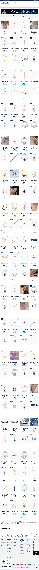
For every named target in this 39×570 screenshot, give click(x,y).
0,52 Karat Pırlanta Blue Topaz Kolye (34, 197)
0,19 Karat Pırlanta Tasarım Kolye (24, 247)
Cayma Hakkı (8, 551)
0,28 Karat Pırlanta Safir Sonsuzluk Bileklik (14, 230)
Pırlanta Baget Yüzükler (21, 546)
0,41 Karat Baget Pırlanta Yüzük (14, 181)
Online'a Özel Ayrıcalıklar (8, 544)
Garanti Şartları (9, 548)
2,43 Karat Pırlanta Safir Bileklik (34, 263)
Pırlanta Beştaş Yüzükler (22, 548)
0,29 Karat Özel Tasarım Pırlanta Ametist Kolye (34, 32)
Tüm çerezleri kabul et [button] (6, 566)
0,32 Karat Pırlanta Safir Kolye (34, 64)
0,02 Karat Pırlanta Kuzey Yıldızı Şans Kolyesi (14, 148)
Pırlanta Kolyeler (22, 550)
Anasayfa (1, 8)
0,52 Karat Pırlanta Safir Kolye (24, 312)
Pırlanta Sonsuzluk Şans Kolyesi (5, 49)
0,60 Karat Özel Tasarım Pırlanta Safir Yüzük (34, 297)
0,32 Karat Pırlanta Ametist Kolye (24, 379)
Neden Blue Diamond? (3, 542)
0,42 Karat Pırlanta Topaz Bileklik (14, 263)
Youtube (36, 544)
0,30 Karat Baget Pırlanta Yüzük (24, 148)
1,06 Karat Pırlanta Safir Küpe (15, 461)
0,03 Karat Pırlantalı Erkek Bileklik (34, 412)
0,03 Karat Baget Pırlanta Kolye (14, 395)
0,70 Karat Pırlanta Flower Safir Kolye (34, 230)
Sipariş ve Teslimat (9, 545)
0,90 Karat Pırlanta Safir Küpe (34, 312)
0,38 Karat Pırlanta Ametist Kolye (34, 379)
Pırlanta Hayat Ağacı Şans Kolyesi (14, 32)
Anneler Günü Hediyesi (28, 544)
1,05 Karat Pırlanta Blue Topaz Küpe (34, 445)
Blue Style (36, 550)
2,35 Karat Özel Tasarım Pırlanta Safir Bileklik (5, 148)
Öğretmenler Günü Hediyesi (29, 550)
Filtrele (36, 18)
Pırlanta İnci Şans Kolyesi (24, 48)
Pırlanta (21, 541)
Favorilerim (15, 545)
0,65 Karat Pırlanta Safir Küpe (24, 296)
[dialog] (6, 564)
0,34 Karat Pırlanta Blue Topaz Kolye (5, 313)
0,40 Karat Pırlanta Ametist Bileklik (24, 330)
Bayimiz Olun (2, 545)
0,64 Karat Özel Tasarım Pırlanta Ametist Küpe (14, 197)
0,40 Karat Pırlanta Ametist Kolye (24, 197)
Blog (35, 548)
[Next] (21, 517)
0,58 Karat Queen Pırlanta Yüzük (4, 462)
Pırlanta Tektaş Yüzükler (22, 545)
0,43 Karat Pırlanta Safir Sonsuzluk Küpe (34, 280)
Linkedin (36, 547)
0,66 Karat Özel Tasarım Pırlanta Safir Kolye (34, 148)
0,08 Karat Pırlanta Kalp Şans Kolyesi (15, 297)
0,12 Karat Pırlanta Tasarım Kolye (5, 230)
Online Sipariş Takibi (36, 0)
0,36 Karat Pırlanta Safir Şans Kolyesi (24, 98)
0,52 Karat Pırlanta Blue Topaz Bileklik (34, 330)
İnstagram (36, 541)
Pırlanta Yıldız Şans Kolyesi (5, 329)
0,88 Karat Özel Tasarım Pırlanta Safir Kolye (5, 478)
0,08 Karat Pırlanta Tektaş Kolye (4, 131)
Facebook (36, 542)
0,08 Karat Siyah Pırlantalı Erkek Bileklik (4, 429)
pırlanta (22, 522)
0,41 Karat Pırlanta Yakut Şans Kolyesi (14, 363)
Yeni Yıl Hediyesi (29, 545)
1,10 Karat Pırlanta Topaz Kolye (5, 114)
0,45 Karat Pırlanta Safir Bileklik (5, 82)
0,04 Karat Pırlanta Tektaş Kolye (34, 164)
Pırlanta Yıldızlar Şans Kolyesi (15, 48)
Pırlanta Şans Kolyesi (24, 31)
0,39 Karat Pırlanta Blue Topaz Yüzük (24, 495)
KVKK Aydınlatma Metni (9, 557)
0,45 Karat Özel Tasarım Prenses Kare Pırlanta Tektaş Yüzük (34, 131)
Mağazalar (2, 548)
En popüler (31, 18)
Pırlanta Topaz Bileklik (15, 329)
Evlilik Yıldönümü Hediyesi (29, 542)
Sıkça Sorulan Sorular (9, 542)
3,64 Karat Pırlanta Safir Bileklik (24, 263)
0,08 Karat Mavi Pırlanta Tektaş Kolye (14, 131)
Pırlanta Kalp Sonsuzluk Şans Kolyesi (24, 65)
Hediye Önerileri (28, 548)
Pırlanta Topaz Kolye (34, 114)
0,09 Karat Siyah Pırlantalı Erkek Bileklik (14, 429)
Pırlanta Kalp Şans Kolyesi (4, 64)
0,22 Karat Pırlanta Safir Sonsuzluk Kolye (34, 49)
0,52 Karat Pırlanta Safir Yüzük (5, 279)
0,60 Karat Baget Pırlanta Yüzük (24, 462)
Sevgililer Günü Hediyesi (28, 541)
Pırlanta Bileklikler (22, 553)
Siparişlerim (15, 542)
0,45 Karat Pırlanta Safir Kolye (5, 31)
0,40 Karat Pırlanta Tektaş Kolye (4, 379)
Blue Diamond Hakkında (2, 541)
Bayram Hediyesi (29, 551)
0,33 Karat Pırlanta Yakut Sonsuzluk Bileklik (14, 313)
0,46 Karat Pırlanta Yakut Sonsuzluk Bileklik (4, 495)
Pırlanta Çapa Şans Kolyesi (14, 81)
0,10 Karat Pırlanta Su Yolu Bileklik (14, 164)
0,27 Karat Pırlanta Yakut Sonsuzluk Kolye (4, 396)
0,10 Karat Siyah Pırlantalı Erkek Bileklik (34, 247)
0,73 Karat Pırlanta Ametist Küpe (5, 512)
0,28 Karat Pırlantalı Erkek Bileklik (24, 429)
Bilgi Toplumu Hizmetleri (8, 554)
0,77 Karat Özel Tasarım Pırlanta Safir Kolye (14, 495)
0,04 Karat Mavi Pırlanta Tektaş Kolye (5, 181)
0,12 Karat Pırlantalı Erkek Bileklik (34, 429)
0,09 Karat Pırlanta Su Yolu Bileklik (14, 98)
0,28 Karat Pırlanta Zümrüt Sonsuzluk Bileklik (24, 363)
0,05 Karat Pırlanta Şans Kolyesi (14, 478)
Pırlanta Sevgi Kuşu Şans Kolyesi (4, 247)
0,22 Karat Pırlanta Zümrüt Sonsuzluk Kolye (5, 297)
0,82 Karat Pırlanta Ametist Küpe (24, 445)
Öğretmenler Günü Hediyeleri (6, 8)
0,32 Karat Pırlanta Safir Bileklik (24, 230)
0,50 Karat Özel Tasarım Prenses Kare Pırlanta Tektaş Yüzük (24, 131)
